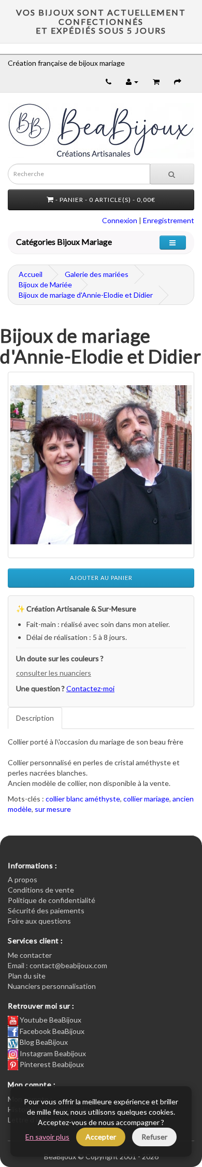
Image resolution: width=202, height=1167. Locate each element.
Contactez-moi (90, 688)
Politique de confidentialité (51, 900)
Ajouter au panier (101, 577)
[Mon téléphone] (108, 81)
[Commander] (177, 81)
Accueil (30, 274)
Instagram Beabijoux (52, 1053)
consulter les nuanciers (53, 672)
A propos (22, 879)
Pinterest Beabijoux (51, 1064)
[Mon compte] (132, 81)
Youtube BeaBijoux (49, 1019)
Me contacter (30, 955)
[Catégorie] (173, 243)
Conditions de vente (41, 889)
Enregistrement (168, 220)
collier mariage (146, 798)
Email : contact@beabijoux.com (57, 965)
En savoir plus (47, 1136)
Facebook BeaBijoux (51, 1031)
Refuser (154, 1136)
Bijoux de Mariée (45, 284)
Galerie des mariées (96, 274)
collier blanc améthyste (83, 798)
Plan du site (27, 975)
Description (35, 717)
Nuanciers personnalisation (52, 986)
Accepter (100, 1136)
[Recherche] (172, 174)
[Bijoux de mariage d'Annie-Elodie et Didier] (101, 465)
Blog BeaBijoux (43, 1042)
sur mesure (53, 809)
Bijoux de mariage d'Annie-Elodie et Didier (86, 294)
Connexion (119, 220)
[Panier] (156, 81)
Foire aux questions (39, 920)
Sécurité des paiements (46, 910)
